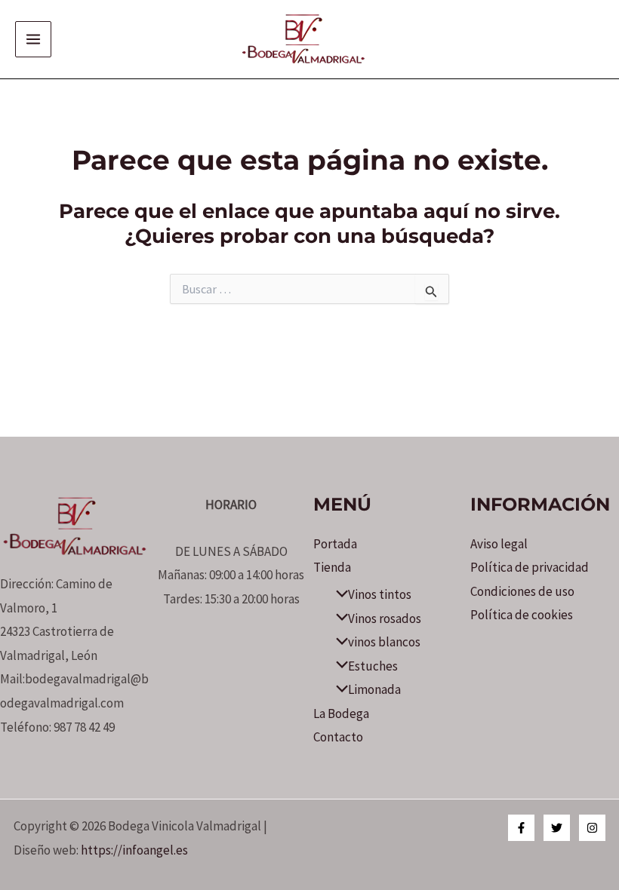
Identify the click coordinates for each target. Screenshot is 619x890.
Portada (335, 544)
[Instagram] (592, 828)
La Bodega (341, 713)
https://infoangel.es (134, 850)
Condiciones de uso (522, 591)
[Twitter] (557, 828)
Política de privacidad (529, 567)
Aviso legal (499, 544)
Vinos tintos (379, 594)
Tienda (332, 567)
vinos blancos (384, 642)
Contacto (338, 737)
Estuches (373, 666)
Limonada (374, 689)
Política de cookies (521, 614)
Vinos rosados (384, 618)
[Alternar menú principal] (33, 39)
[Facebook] (521, 828)
